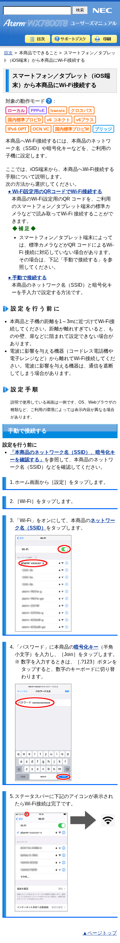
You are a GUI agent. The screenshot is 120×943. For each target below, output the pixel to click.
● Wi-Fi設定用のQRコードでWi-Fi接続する (55, 191)
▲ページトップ (99, 933)
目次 (37, 39)
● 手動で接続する (27, 277)
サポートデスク (71, 39)
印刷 (104, 39)
